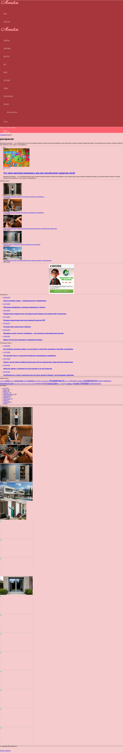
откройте (100, 381)
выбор (25, 381)
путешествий (39, 384)
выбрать (31, 381)
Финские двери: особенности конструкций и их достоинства (21, 244)
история (37, 381)
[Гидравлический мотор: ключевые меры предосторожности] (16, 632)
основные (80, 381)
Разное (6, 104)
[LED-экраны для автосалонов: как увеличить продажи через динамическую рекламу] (16, 744)
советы (69, 384)
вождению (19, 381)
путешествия (51, 383)
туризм (76, 383)
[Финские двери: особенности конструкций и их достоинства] (12, 243)
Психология (8, 96)
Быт (4, 64)
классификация (44, 381)
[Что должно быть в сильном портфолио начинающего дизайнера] (12, 211)
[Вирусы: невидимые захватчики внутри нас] (16, 726)
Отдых (5, 88)
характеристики (95, 384)
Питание (6, 80)
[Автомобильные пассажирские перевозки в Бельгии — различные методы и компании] (16, 613)
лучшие (53, 380)
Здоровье (7, 48)
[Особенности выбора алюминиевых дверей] (16, 594)
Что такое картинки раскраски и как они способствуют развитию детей (39, 173)
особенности (90, 380)
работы (59, 383)
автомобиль (2, 381)
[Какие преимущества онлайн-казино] (16, 538)
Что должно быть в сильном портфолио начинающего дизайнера (23, 212)
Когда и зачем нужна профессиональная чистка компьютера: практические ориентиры (30, 228)
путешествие (30, 383)
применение (24, 383)
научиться (67, 381)
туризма (84, 383)
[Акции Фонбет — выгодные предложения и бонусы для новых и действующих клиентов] (16, 707)
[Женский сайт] (9, 4)
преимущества (6, 383)
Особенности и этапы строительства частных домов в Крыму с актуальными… (27, 260)
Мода (5, 72)
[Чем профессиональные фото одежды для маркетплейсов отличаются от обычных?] (16, 650)
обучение (73, 381)
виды (7, 381)
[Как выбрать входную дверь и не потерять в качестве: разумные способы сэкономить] (12, 195)
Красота (6, 56)
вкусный (12, 381)
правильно (107, 381)
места (61, 380)
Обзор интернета (12, 112)
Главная (2, 135)
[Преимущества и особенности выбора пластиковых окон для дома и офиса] (16, 575)
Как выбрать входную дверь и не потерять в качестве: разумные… (24, 196)
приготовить (17, 383)
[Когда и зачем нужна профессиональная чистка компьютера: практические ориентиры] (12, 227)
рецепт (64, 384)
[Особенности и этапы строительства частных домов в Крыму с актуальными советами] (12, 259)
